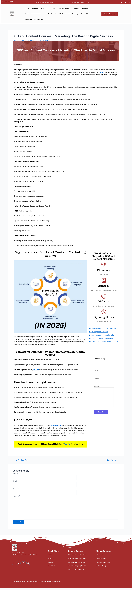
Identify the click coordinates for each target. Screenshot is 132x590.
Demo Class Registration (34, 20)
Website (96, 378)
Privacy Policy (101, 558)
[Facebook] (14, 563)
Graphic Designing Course (77, 566)
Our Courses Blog (65, 8)
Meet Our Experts (50, 14)
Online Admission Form (33, 14)
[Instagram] (23, 563)
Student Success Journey (68, 14)
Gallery (53, 8)
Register (67, 444)
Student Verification (81, 8)
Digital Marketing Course (76, 562)
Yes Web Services (55, 582)
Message (97, 386)
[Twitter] (19, 563)
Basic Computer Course (76, 569)
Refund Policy (101, 566)
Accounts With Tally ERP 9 (77, 558)
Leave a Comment (19, 40)
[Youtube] (28, 563)
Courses (35, 8)
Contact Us (85, 14)
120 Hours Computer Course (77, 555)
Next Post (111, 460)
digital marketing (56, 425)
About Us (44, 8)
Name (96, 363)
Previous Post (22, 460)
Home (27, 8)
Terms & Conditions (103, 562)
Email (96, 370)
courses (36, 370)
